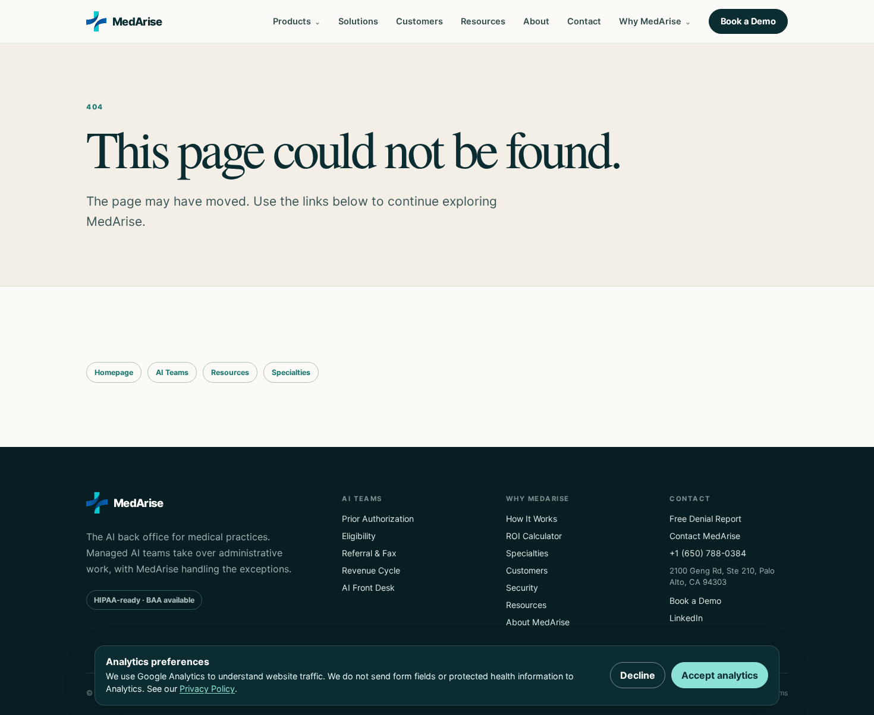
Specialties (291, 372)
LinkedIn (686, 618)
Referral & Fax (369, 553)
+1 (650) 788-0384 (707, 553)
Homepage (114, 372)
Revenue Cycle (371, 570)
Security (522, 587)
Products (292, 21)
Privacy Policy (207, 688)
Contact (584, 21)
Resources (483, 21)
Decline (637, 675)
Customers (419, 21)
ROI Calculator (534, 536)
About (536, 21)
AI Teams (172, 372)
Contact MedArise (704, 536)
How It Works (531, 519)
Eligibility (359, 536)
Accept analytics (719, 675)
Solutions (358, 21)
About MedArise (538, 622)
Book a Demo (748, 21)
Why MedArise (650, 21)
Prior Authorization (378, 519)
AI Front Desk (368, 587)
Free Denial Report (705, 519)
